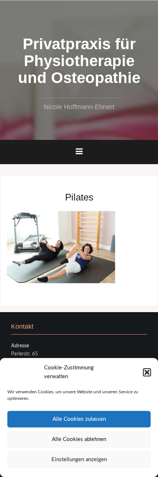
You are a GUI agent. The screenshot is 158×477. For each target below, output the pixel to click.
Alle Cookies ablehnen (79, 439)
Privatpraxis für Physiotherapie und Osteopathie (79, 60)
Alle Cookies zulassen (79, 419)
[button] (147, 372)
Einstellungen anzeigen (79, 459)
